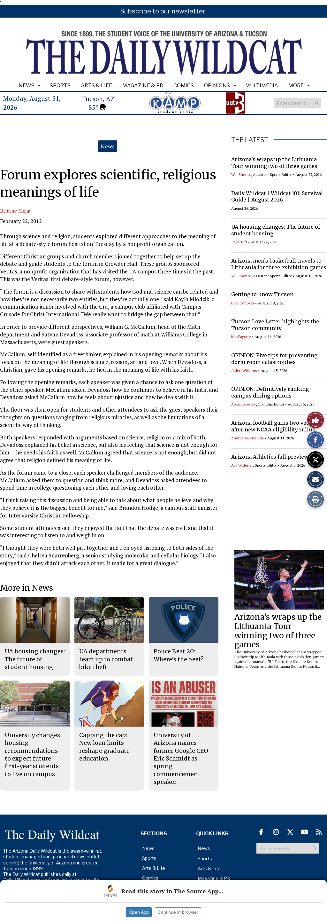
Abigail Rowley (243, 404)
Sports (60, 86)
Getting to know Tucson (262, 294)
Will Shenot (241, 174)
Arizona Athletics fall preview (269, 456)
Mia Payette (241, 336)
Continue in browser (178, 912)
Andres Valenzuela (247, 438)
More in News (26, 588)
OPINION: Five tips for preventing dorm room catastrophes (274, 358)
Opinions (217, 86)
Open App (139, 912)
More (296, 86)
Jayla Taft (239, 242)
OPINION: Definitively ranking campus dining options (270, 392)
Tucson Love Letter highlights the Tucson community (275, 324)
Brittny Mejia (15, 210)
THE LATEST (249, 140)
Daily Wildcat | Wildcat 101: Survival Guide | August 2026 (277, 196)
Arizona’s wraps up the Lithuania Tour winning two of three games (274, 162)
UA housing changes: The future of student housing (35, 659)
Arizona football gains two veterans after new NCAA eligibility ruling (277, 426)
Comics (183, 86)
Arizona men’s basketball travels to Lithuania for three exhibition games (278, 264)
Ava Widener (242, 465)
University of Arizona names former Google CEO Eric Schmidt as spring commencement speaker (181, 758)
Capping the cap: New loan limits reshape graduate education (104, 746)
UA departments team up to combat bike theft (106, 659)
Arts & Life (96, 86)
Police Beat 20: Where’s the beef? (179, 655)
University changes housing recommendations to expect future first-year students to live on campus (32, 754)
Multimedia (261, 86)
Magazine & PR (142, 86)
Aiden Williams (244, 370)
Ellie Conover (242, 303)
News (26, 86)
